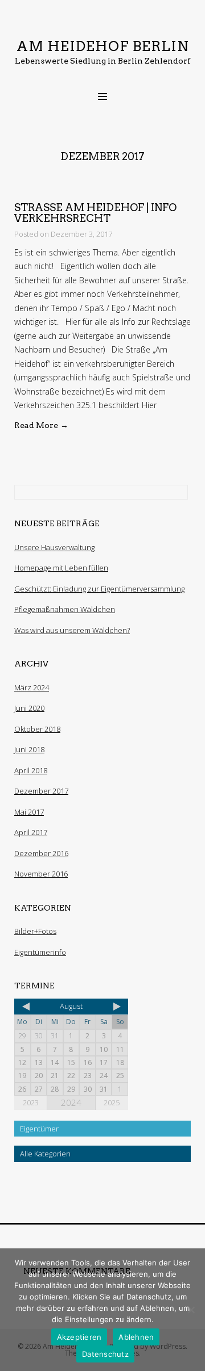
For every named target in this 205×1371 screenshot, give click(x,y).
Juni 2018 (29, 749)
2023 (31, 1102)
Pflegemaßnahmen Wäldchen (64, 609)
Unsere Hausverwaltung (54, 547)
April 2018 (30, 770)
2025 (112, 1102)
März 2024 (31, 687)
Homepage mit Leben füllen (61, 568)
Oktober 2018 (37, 729)
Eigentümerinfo (40, 952)
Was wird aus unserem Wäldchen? (72, 630)
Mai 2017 (29, 812)
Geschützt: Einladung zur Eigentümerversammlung (99, 589)
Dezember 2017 (41, 791)
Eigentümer (39, 1128)
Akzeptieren (79, 1336)
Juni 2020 (29, 708)
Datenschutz (105, 1354)
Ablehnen (136, 1336)
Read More (41, 425)
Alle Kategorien (45, 1153)
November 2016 (41, 874)
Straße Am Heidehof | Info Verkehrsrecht (95, 213)
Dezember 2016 (41, 853)
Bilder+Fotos (35, 931)
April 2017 (30, 832)
